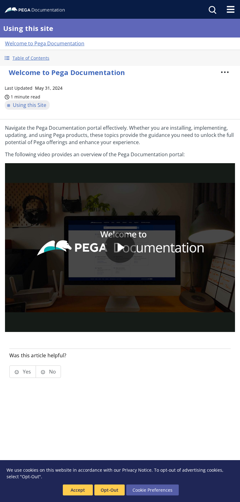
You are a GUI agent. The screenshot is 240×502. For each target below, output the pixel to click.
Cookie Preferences (152, 490)
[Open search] (212, 9)
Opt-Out (109, 490)
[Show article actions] (225, 72)
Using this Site (29, 105)
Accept (78, 490)
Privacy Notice (137, 470)
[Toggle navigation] (230, 9)
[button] (120, 58)
